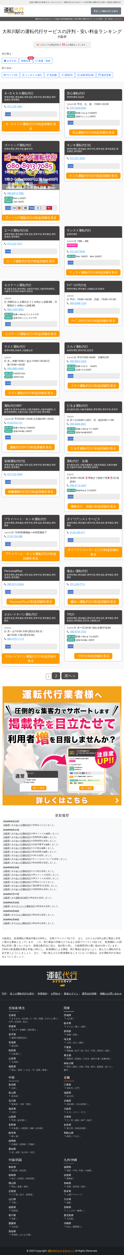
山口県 (12, 1199)
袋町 (32, 1128)
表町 (26, 1186)
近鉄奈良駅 (80, 1128)
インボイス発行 (33, 75)
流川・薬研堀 (26, 1194)
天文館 (70, 1218)
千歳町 (31, 1144)
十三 (83, 1112)
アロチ (76, 1136)
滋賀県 (67, 1092)
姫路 (77, 1120)
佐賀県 (67, 1175)
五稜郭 (18, 1021)
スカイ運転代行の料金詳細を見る (93, 385)
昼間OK (68, 75)
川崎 (81, 1066)
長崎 (69, 1186)
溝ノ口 (108, 1066)
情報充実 (27, 60)
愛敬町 (70, 1178)
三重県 (67, 1084)
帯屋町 (14, 1234)
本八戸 (14, 1029)
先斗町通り (82, 1104)
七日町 (14, 1061)
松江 (13, 1178)
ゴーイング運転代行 (17, 145)
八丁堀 (14, 1194)
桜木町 (14, 1096)
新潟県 (12, 1084)
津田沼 (100, 1050)
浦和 (81, 1042)
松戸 (77, 1050)
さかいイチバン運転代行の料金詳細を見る (30, 658)
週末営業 (106, 75)
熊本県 (67, 1191)
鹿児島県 (68, 1215)
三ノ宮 (70, 1120)
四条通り (71, 1104)
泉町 (83, 1026)
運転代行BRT (13, 406)
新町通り (32, 1029)
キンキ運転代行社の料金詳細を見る (93, 176)
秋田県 (12, 1050)
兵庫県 (67, 1116)
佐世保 (76, 1186)
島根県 (12, 1175)
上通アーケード (74, 1194)
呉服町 (14, 1144)
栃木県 (67, 1023)
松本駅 (39, 1128)
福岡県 (67, 1167)
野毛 (69, 1066)
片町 (13, 1112)
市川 (87, 1050)
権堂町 (25, 1128)
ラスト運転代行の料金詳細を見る (30, 393)
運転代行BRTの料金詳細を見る (31, 447)
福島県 (12, 1066)
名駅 (17, 1152)
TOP (4, 993)
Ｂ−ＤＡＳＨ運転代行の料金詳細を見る (30, 126)
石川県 (12, 1100)
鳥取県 (12, 1167)
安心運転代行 (76, 93)
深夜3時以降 (87, 75)
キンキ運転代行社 (79, 145)
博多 (69, 1170)
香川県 (12, 1215)
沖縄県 (67, 1223)
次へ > (69, 675)
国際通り (77, 1226)
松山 (69, 1226)
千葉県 (67, 1047)
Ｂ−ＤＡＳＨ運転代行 (18, 93)
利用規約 (42, 993)
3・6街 (33, 1018)
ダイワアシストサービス (83, 519)
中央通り (15, 1128)
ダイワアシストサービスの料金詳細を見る (93, 552)
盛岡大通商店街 (18, 1037)
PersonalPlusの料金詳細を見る (31, 601)
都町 (69, 1202)
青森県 (12, 1026)
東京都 (67, 1055)
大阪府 (57, 19)
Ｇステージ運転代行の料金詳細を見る (30, 334)
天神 (81, 1170)
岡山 (13, 1186)
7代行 (71, 614)
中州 (75, 1170)
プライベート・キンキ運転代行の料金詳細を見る (30, 556)
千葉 (93, 1050)
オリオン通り (73, 1026)
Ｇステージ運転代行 (17, 285)
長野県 (12, 1124)
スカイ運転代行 (77, 347)
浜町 (83, 1186)
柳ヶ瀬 (14, 1136)
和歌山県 (68, 1132)
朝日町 (14, 1170)
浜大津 (70, 1096)
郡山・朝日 (16, 1069)
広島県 (12, 1191)
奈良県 (67, 1124)
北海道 (12, 1015)
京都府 (67, 1100)
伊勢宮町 (30, 1178)
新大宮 (70, 1128)
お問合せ (55, 993)
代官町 (21, 1178)
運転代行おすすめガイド (44, 19)
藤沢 (66, 1069)
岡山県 (12, 1183)
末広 (25, 1021)
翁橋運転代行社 (14, 461)
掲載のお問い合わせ (111, 993)
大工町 (70, 1018)
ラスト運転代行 (14, 347)
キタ (69, 1112)
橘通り (80, 1210)
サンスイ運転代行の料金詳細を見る (93, 272)
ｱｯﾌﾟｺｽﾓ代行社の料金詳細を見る (93, 321)
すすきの (15, 1018)
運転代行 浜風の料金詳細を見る (93, 506)
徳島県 (12, 1207)
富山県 (12, 1092)
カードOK (12, 75)
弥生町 (23, 1170)
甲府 (13, 1120)
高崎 (75, 1034)
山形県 (12, 1058)
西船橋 (70, 1050)
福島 (38, 1069)
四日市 (70, 1088)
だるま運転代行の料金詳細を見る (93, 448)
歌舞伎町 (105, 1058)
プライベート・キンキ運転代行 (25, 519)
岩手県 (12, 1034)
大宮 (69, 1042)
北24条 (25, 1018)
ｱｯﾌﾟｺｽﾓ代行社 (76, 285)
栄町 (107, 1050)
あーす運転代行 (23, 824)
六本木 (86, 1058)
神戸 (83, 1120)
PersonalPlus (13, 571)
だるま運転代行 (77, 406)
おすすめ (11, 60)
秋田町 (14, 1210)
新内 (69, 1136)
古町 (13, 1088)
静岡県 (12, 1140)
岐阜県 (12, 1132)
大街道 (14, 1226)
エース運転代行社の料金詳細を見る (31, 261)
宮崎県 (67, 1207)
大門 (11, 1021)
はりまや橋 (25, 1234)
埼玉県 (67, 1039)
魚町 (89, 1120)
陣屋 (44, 1069)
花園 (41, 1018)
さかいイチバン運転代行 (21, 614)
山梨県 (12, 1116)
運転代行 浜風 (77, 461)
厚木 (93, 1066)
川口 (75, 1042)
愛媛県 (12, 1223)
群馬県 (67, 1031)
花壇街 (78, 1058)
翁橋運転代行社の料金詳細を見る (30, 492)
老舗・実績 (44, 60)
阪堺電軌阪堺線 (67, 19)
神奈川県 (68, 1063)
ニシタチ (71, 1210)
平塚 (87, 1066)
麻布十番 (95, 1058)
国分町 (14, 1045)
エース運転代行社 (16, 230)
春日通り (22, 1120)
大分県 (67, 1199)
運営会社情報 (89, 993)
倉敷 (20, 1186)
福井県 (12, 1108)
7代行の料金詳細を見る (93, 656)
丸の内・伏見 (27, 1152)
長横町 (23, 1029)
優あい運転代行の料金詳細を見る (93, 601)
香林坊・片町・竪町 (21, 1104)
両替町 (23, 1144)
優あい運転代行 (77, 571)
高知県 (12, 1231)
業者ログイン (71, 993)
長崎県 (67, 1183)
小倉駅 (88, 1170)
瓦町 (13, 1218)
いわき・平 (29, 1069)
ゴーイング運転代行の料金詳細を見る (30, 218)
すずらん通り (51, 1018)
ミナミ (76, 1112)
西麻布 (70, 1058)
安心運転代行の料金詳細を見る (93, 132)
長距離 (53, 75)
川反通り (15, 1053)
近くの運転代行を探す (22, 993)
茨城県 (67, 1015)
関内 (75, 1066)
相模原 (100, 1066)
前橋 (69, 1034)
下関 (13, 1202)
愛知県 (12, 1148)
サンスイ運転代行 (79, 230)
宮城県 (12, 1042)
